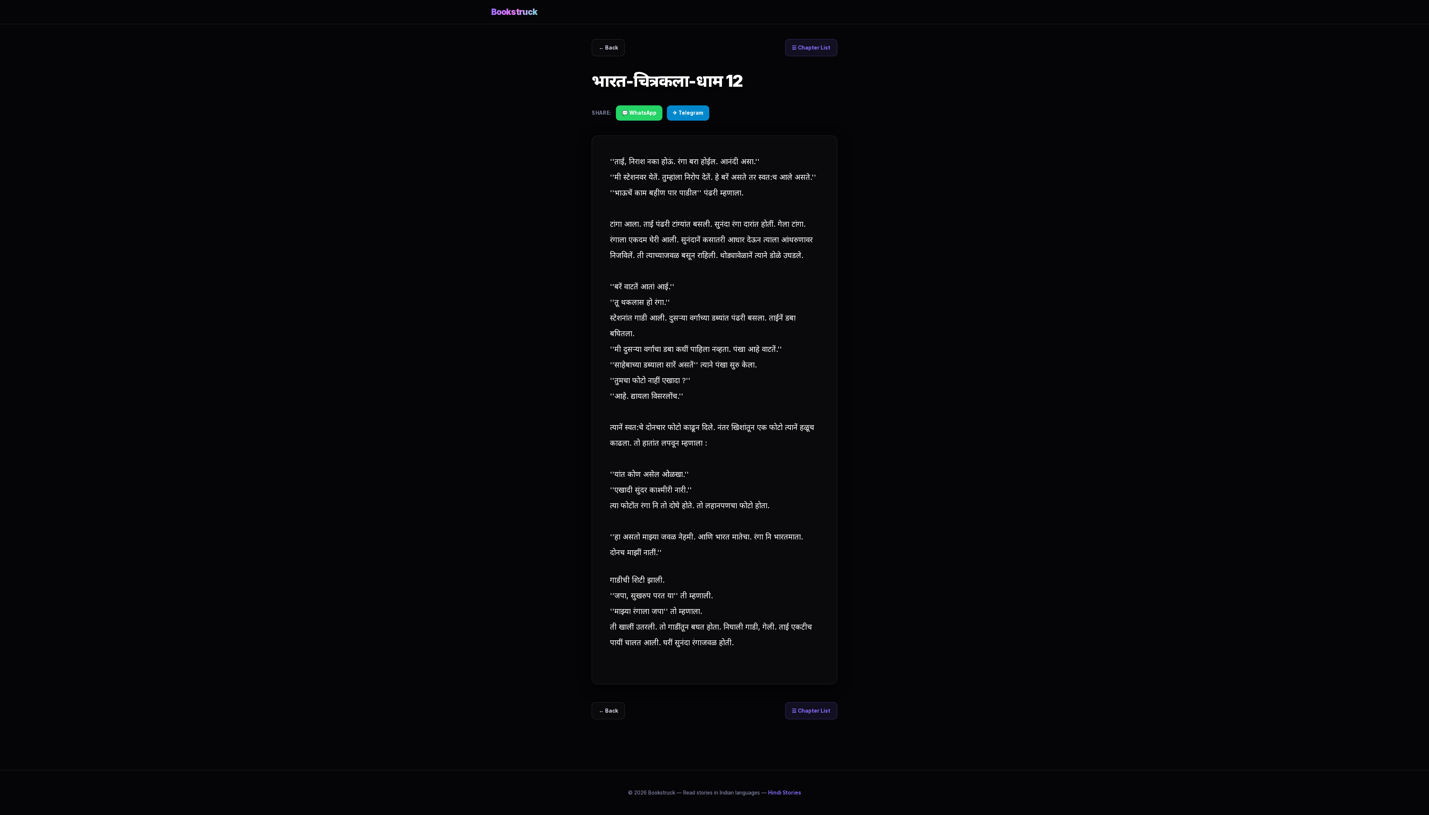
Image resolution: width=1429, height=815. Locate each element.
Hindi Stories (784, 793)
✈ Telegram (688, 113)
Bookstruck (514, 12)
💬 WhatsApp (639, 113)
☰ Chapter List (811, 48)
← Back (608, 48)
